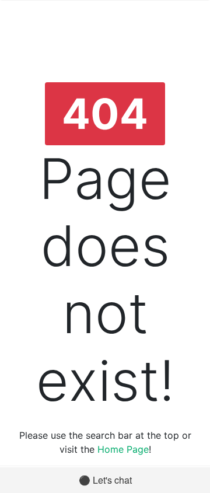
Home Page (123, 449)
